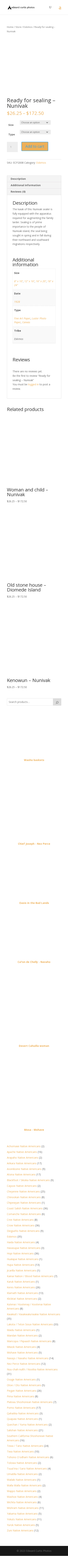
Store (18, 27)
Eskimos (27, 27)
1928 (17, 301)
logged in (33, 384)
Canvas (26, 322)
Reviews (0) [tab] (18, 191)
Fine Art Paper (22, 318)
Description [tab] (18, 178)
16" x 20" (41, 281)
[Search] (57, 702)
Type (11, 134)
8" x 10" (18, 281)
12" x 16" (29, 281)
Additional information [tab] (26, 185)
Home (10, 27)
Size (11, 125)
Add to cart (34, 146)
